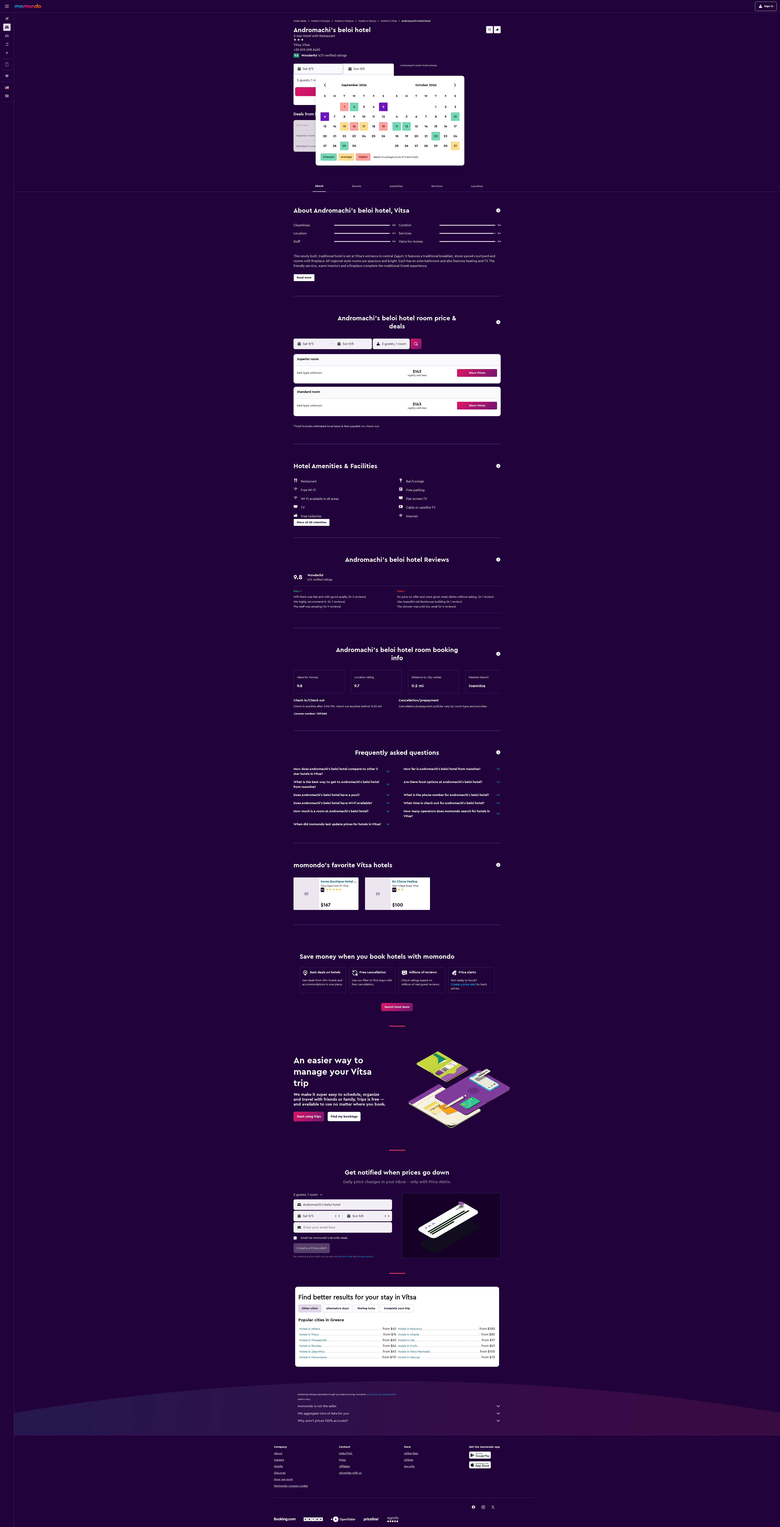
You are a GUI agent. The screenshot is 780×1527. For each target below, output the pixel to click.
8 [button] (344, 116)
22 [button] (344, 136)
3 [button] (364, 106)
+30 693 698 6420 (307, 49)
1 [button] (344, 106)
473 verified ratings (332, 55)
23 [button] (354, 136)
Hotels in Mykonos (410, 1329)
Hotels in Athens (309, 1329)
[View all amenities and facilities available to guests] (498, 466)
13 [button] (324, 126)
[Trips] (7, 76)
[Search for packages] (7, 44)
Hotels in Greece (344, 21)
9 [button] (354, 116)
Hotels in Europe (320, 21)
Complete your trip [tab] (397, 1308)
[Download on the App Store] (480, 1465)
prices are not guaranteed (381, 1394)
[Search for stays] (7, 27)
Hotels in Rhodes (310, 1346)
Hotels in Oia (406, 1340)
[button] (6, 6)
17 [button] (363, 126)
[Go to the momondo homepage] (28, 6)
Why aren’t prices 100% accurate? (323, 1420)
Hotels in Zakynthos (312, 1351)
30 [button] (354, 145)
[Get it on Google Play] (480, 1455)
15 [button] (344, 126)
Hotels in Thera (308, 1334)
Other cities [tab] (310, 1308)
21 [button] (334, 136)
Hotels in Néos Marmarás (414, 1351)
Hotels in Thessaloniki (313, 1340)
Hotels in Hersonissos (313, 1357)
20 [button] (325, 136)
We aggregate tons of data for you (323, 1413)
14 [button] (334, 126)
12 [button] (383, 116)
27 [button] (325, 145)
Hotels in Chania (408, 1334)
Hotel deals (300, 21)
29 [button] (344, 145)
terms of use (345, 1256)
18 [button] (373, 126)
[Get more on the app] (7, 64)
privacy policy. (366, 1256)
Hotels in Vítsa (389, 21)
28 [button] (334, 145)
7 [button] (334, 116)
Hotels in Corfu (407, 1346)
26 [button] (383, 136)
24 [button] (364, 136)
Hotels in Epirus (367, 21)
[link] (397, 1007)
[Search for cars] (7, 36)
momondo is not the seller (317, 1406)
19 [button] (383, 126)
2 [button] (354, 106)
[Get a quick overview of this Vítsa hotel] (498, 210)
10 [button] (363, 116)
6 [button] (325, 116)
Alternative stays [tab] (337, 1308)
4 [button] (374, 106)
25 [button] (373, 136)
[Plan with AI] (7, 53)
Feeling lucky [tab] (366, 1308)
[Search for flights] (7, 19)
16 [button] (354, 126)
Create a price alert (463, 984)
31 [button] (455, 145)
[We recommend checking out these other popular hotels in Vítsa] (498, 865)
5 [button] (383, 106)
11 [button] (373, 116)
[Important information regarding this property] (498, 654)
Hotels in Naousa (409, 1357)
